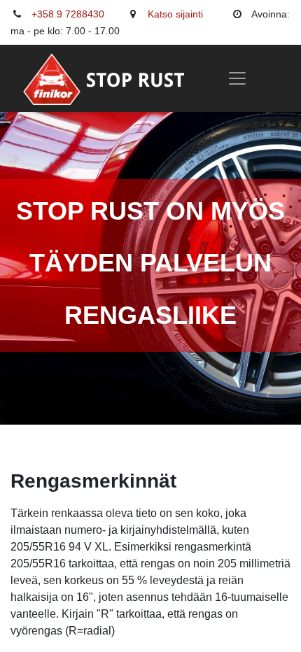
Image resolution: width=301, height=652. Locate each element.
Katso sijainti (175, 14)
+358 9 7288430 (67, 14)
